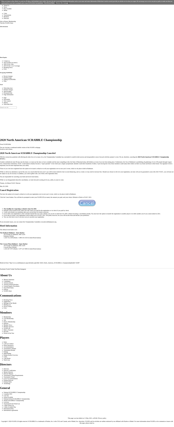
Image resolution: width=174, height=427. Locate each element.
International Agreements (11, 410)
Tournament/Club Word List (12, 404)
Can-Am (6, 395)
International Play (9, 408)
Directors (6, 18)
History (6, 102)
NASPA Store (8, 291)
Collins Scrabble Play (10, 407)
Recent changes (8, 76)
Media (5, 10)
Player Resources (9, 345)
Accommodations (9, 347)
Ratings (6, 352)
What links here (8, 88)
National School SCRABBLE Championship (17, 399)
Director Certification (10, 370)
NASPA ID (7, 328)
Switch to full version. (6, 149)
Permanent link (8, 93)
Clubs (5, 13)
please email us (89, 423)
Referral (6, 323)
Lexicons (6, 402)
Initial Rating (7, 353)
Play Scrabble (8, 9)
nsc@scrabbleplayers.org (49, 222)
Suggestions (7, 301)
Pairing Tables (8, 382)
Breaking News (8, 67)
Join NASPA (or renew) (10, 62)
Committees (7, 281)
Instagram (23, 269)
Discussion (7, 99)
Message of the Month (10, 303)
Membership (7, 317)
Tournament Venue (9, 377)
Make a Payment (8, 330)
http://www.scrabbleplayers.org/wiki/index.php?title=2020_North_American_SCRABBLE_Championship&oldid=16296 (44, 263)
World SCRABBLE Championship (14, 400)
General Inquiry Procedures (11, 286)
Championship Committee (53, 157)
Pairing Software (8, 380)
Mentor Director (8, 372)
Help (5, 81)
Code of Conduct (9, 343)
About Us (6, 5)
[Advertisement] (54, 42)
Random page (8, 78)
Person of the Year (9, 333)
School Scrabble (8, 397)
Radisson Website (9, 236)
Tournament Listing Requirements (13, 375)
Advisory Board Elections (11, 284)
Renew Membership (9, 322)
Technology (7, 383)
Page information (8, 94)
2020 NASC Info (9, 64)
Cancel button (10, 197)
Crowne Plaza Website (10, 247)
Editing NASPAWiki (10, 79)
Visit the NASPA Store (6, 23)
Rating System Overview (11, 355)
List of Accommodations (11, 378)
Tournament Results (9, 350)
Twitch (8, 269)
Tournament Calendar (10, 348)
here (13, 217)
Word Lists (7, 360)
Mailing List (7, 305)
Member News (8, 325)
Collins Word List (9, 405)
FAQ (5, 69)
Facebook (3, 269)
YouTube (17, 269)
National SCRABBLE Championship (14, 392)
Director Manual (8, 374)
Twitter (12, 269)
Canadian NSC (8, 394)
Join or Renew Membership (8, 21)
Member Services (9, 326)
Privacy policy (102, 418)
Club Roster (7, 358)
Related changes (8, 90)
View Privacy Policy (49, 3)
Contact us (7, 61)
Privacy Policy (8, 306)
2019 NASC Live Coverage (12, 66)
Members (6, 16)
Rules (5, 342)
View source (7, 101)
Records (6, 331)
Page (5, 97)
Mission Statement (9, 279)
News (5, 7)
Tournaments (7, 15)
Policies (6, 289)
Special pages (7, 91)
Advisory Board (8, 283)
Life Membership (9, 318)
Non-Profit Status (9, 288)
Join (5, 320)
